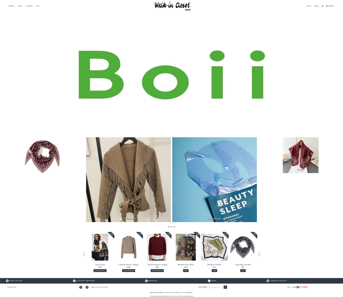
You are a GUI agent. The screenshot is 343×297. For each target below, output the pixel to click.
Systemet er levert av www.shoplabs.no (182, 296)
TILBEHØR (28, 6)
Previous (84, 254)
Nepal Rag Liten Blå (243, 265)
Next (259, 254)
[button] (81, 287)
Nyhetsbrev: (203, 287)
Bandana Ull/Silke (214, 265)
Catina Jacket (100, 265)
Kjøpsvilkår (12, 287)
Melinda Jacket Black (186, 265)
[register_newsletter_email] (225, 287)
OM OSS (308, 6)
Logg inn (316, 6)
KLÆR (20, 6)
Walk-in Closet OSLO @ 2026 (99, 287)
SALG (37, 6)
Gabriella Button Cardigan (129, 265)
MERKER (11, 6)
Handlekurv (331, 6)
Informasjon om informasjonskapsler (160, 296)
